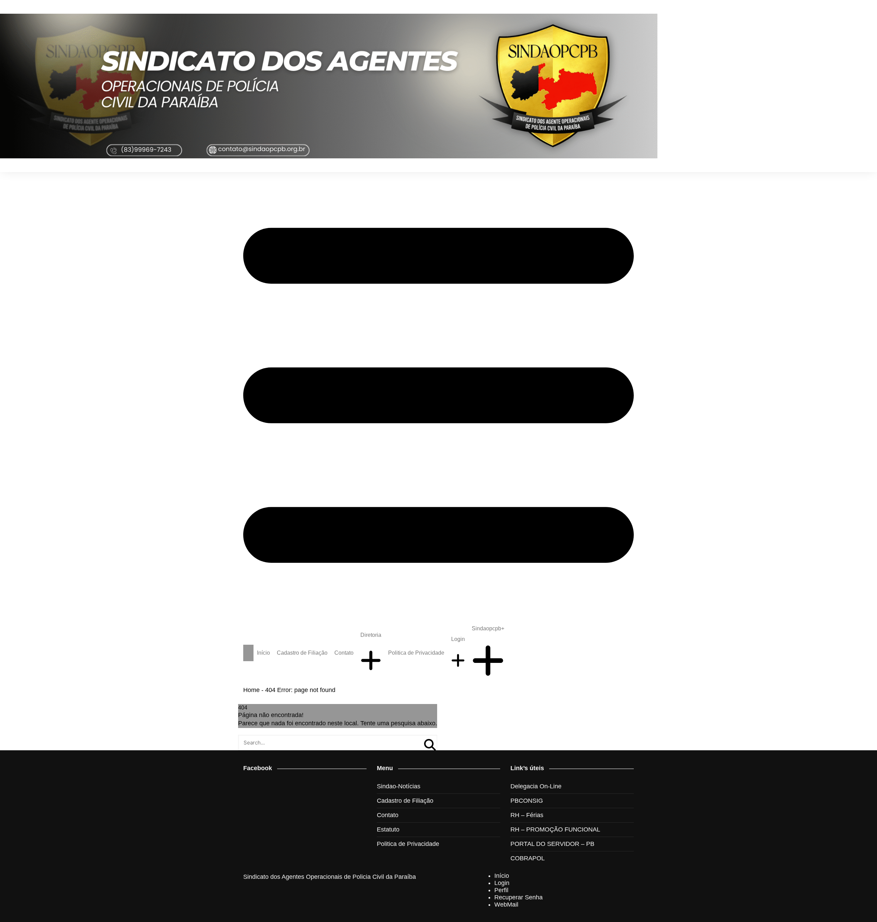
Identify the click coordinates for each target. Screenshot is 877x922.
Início (263, 653)
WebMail (506, 904)
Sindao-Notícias (398, 786)
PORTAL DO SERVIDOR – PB (552, 843)
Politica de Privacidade (416, 653)
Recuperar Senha (518, 897)
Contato (344, 653)
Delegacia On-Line (535, 786)
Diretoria (370, 635)
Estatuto (388, 829)
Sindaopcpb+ (488, 628)
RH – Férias (526, 815)
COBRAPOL (527, 858)
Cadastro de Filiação (302, 653)
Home (251, 690)
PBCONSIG (526, 800)
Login (458, 639)
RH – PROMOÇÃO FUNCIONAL (555, 829)
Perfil (501, 890)
